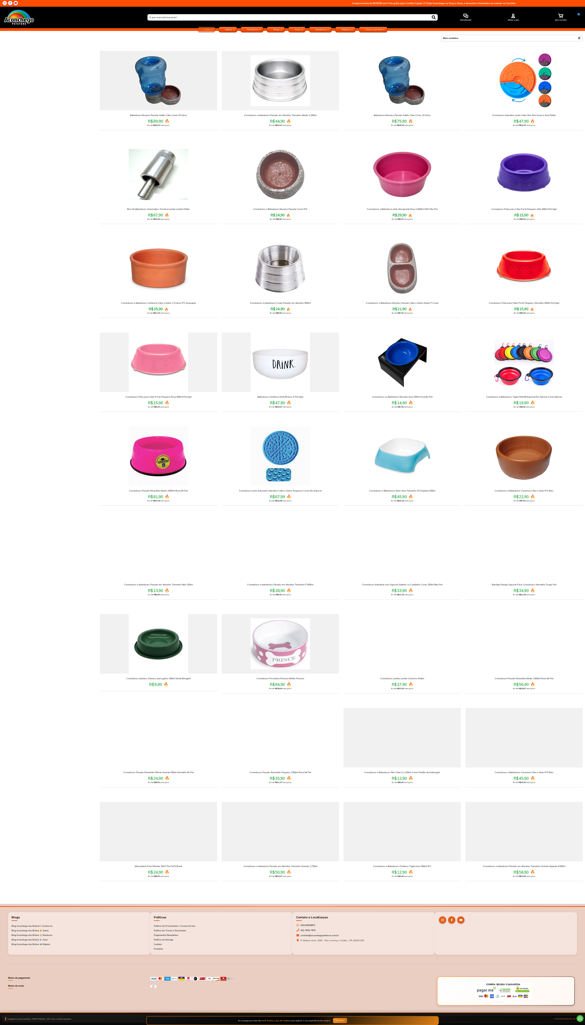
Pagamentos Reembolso (166, 935)
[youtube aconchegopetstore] (16, 3)
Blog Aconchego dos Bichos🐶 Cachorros (32, 926)
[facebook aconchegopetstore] (10, 3)
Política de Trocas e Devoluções (170, 930)
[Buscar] (433, 17)
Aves (298, 29)
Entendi (340, 1020)
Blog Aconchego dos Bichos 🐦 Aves (30, 939)
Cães (207, 29)
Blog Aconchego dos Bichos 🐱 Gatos (30, 930)
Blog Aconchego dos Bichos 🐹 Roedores (32, 935)
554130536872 (308, 925)
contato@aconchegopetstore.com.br (320, 935)
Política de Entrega (163, 939)
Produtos (158, 949)
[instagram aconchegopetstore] (5, 3)
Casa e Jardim (374, 29)
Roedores (321, 29)
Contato (158, 944)
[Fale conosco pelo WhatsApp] (580, 1018)
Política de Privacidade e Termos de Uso (174, 926)
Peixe (276, 29)
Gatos (229, 29)
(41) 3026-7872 (308, 930)
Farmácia (253, 29)
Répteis (346, 29)
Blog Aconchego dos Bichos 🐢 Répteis (31, 944)
